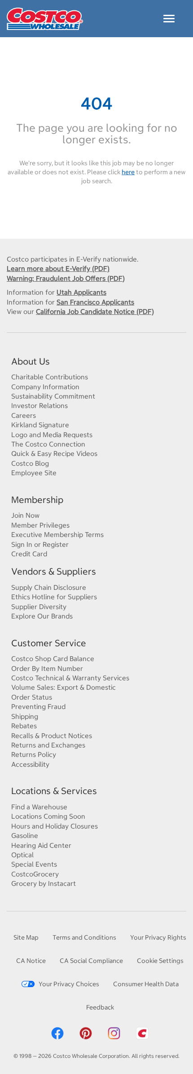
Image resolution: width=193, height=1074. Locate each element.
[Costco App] (142, 1032)
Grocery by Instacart (43, 883)
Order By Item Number (47, 668)
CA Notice (31, 961)
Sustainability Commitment (53, 396)
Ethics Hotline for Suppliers (54, 597)
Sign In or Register (40, 544)
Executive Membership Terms (57, 534)
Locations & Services (54, 790)
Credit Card (29, 554)
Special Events (34, 864)
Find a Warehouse (39, 807)
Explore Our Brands (42, 616)
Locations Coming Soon (48, 816)
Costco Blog (30, 463)
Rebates (24, 726)
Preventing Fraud (38, 706)
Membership (37, 499)
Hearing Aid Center (41, 845)
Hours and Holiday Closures (54, 826)
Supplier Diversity (38, 606)
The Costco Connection (48, 444)
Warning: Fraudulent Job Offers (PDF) (66, 278)
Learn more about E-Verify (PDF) (58, 268)
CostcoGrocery (35, 874)
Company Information (45, 386)
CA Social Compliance (91, 961)
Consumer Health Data (146, 984)
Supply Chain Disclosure (48, 587)
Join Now (25, 515)
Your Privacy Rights (158, 937)
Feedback (100, 1007)
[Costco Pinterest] (86, 1032)
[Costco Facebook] (57, 1032)
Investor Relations (39, 405)
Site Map (26, 937)
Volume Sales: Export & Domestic (63, 687)
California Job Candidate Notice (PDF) (95, 311)
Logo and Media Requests (51, 434)
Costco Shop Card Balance (52, 658)
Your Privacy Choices (69, 984)
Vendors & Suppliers (53, 571)
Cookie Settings (160, 961)
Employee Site (34, 472)
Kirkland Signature (40, 425)
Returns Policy (33, 754)
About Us (30, 361)
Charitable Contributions (49, 377)
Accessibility (30, 764)
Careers (23, 415)
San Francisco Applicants (95, 302)
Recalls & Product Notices (51, 735)
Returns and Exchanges (48, 745)
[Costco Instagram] (114, 1032)
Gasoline (24, 835)
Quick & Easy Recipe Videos (54, 453)
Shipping (24, 716)
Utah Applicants (81, 292)
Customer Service (48, 643)
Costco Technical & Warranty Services (70, 678)
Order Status (31, 697)
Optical (22, 855)
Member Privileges (40, 525)
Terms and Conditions (84, 937)
